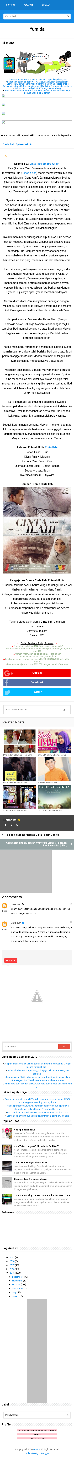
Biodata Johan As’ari (47, 783)
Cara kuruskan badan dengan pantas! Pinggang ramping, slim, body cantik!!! (38, 650)
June (15, 1296)
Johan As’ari (43, 135)
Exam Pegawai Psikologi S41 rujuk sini (37, 1102)
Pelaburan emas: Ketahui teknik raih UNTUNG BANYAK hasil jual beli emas (38, 660)
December (17, 1277)
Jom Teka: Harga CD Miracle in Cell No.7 (36, 1146)
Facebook (37, 682)
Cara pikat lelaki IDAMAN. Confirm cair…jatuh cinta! (38, 646)
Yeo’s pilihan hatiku (24, 1129)
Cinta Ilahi (15, 135)
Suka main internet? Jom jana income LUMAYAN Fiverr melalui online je (37, 86)
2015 (12, 1273)
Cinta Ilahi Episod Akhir (44, 163)
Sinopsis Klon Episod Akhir (15, 810)
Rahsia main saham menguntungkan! (38, 656)
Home (4, 135)
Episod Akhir (28, 135)
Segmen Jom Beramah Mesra (30, 1179)
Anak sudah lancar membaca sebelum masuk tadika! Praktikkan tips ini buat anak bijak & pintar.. (37, 91)
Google (37, 672)
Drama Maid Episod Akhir (15, 783)
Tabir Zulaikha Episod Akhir (50, 810)
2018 (12, 1261)
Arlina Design (32, 1453)
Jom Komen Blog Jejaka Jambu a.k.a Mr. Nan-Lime (42, 1195)
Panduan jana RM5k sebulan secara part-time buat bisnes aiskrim (38, 1077)
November (17, 1280)
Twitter (37, 692)
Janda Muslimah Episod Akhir (52, 755)
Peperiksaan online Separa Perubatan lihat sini (37, 1109)
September (18, 1288)
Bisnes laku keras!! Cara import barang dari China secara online (38, 84)
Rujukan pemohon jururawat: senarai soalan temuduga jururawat (37, 1105)
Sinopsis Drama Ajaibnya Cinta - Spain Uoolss (33, 834)
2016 (12, 1269)
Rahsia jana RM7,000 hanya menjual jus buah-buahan (38, 1080)
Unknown (10, 820)
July (14, 1292)
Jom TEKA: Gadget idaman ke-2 (31, 1162)
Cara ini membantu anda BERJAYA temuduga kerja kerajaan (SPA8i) (38, 1099)
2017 (12, 1265)
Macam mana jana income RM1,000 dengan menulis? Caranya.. (38, 664)
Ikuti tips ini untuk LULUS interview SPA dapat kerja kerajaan (38, 79)
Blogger (45, 1453)
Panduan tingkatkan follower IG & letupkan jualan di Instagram (37, 81)
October (16, 1284)
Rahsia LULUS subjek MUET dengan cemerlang (38, 88)
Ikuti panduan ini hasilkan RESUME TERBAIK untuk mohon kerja (37, 1112)
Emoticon (10, 960)
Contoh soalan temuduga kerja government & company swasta (38, 1115)
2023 (12, 1257)
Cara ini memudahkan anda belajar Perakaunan (38, 654)
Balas (4, 911)
